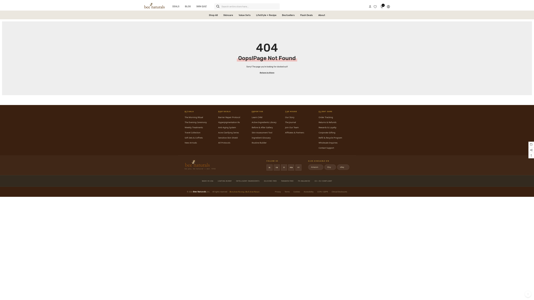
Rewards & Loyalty (327, 127)
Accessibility (309, 191)
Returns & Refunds (327, 122)
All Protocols (224, 142)
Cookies (296, 191)
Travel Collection (192, 132)
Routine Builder (259, 142)
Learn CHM (257, 117)
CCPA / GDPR (322, 191)
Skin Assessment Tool (262, 132)
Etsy (330, 167)
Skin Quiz (201, 6)
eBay (343, 167)
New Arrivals (191, 142)
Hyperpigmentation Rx (229, 122)
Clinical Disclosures (339, 191)
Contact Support (326, 147)
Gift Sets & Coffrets (194, 137)
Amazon (315, 167)
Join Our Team (292, 127)
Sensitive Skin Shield (228, 137)
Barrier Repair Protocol (229, 117)
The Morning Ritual (194, 117)
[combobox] (249, 6)
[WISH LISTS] (375, 6)
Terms (287, 191)
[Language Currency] (388, 6)
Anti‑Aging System (227, 127)
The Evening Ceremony (196, 122)
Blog (188, 6)
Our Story (289, 117)
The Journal (290, 122)
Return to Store (267, 73)
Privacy (278, 191)
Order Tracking (326, 117)
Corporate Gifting (327, 132)
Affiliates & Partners (294, 132)
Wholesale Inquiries (328, 142)
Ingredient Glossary (261, 137)
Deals (175, 6)
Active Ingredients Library (264, 122)
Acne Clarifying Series (228, 132)
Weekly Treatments (194, 127)
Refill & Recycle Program (330, 137)
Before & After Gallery (262, 127)
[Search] (247, 6)
